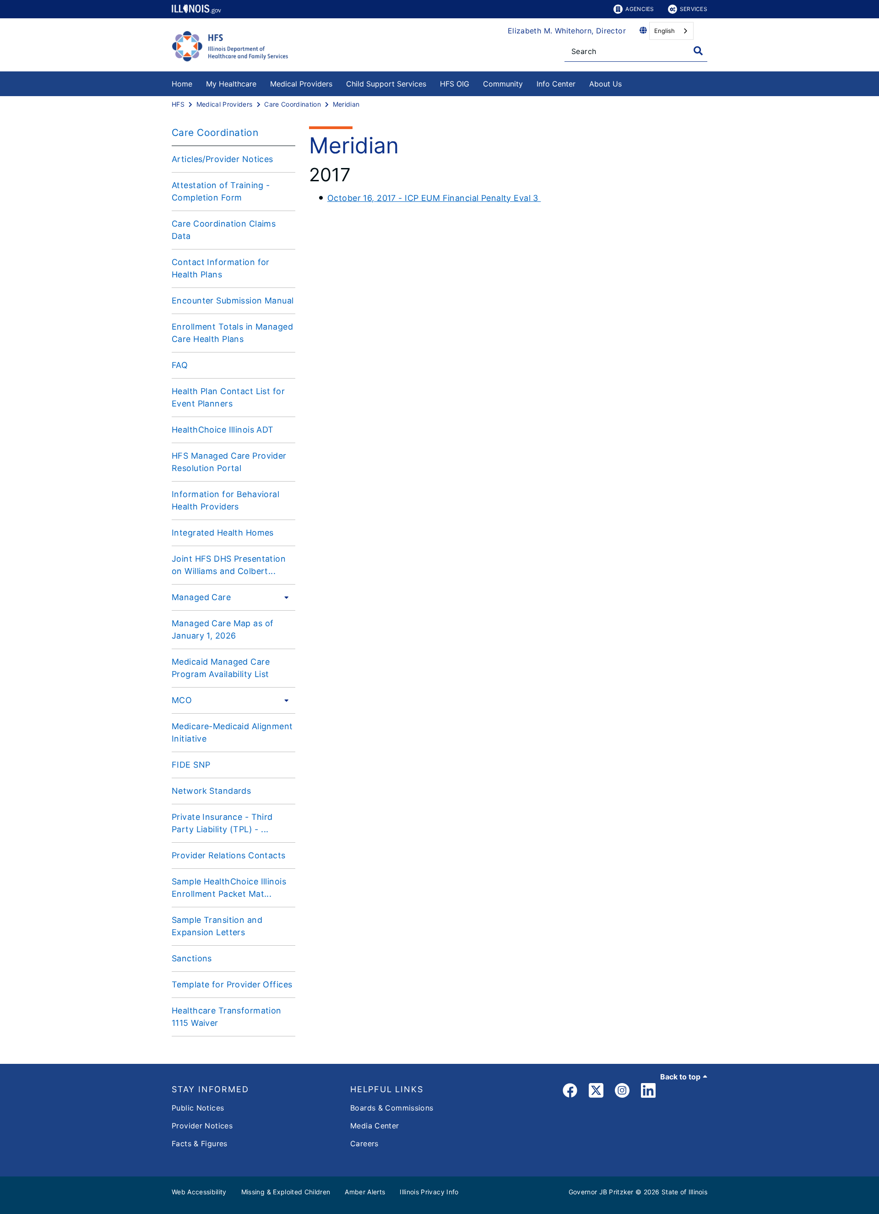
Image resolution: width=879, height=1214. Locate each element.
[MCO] (283, 700)
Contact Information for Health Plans (221, 268)
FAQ (180, 365)
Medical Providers (301, 83)
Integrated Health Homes (223, 532)
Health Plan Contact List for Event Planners (228, 397)
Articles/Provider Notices (222, 159)
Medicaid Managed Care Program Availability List (221, 668)
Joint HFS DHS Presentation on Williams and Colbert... (229, 565)
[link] (570, 1092)
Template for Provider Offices (232, 984)
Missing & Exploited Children (286, 1192)
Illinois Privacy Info (429, 1192)
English (664, 30)
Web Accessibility (199, 1192)
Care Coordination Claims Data (224, 230)
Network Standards (211, 791)
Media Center (374, 1125)
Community (503, 83)
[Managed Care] (283, 597)
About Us (605, 83)
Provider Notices (202, 1125)
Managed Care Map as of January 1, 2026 (222, 629)
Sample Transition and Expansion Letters (217, 926)
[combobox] (671, 31)
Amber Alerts (365, 1192)
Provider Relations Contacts (229, 855)
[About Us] (628, 82)
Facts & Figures (200, 1143)
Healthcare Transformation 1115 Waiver (227, 1017)
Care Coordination (215, 132)
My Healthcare (231, 83)
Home (182, 83)
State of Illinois (684, 1192)
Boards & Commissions (392, 1107)
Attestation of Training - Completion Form (221, 191)
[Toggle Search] (698, 50)
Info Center (556, 83)
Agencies (639, 8)
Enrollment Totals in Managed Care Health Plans (232, 333)
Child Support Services (386, 83)
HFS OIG (454, 83)
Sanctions (192, 958)
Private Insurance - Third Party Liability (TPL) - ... (222, 823)
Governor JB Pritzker (601, 1192)
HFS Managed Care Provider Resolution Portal (229, 462)
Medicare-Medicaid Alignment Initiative (232, 732)
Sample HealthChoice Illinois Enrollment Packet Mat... (229, 888)
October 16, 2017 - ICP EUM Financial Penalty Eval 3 (434, 198)
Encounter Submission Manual (233, 300)
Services (693, 8)
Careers (364, 1143)
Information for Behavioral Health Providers (225, 500)
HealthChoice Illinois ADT (223, 429)
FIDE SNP (191, 765)
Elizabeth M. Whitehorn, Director (567, 30)
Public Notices (198, 1107)
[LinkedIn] (648, 1092)
